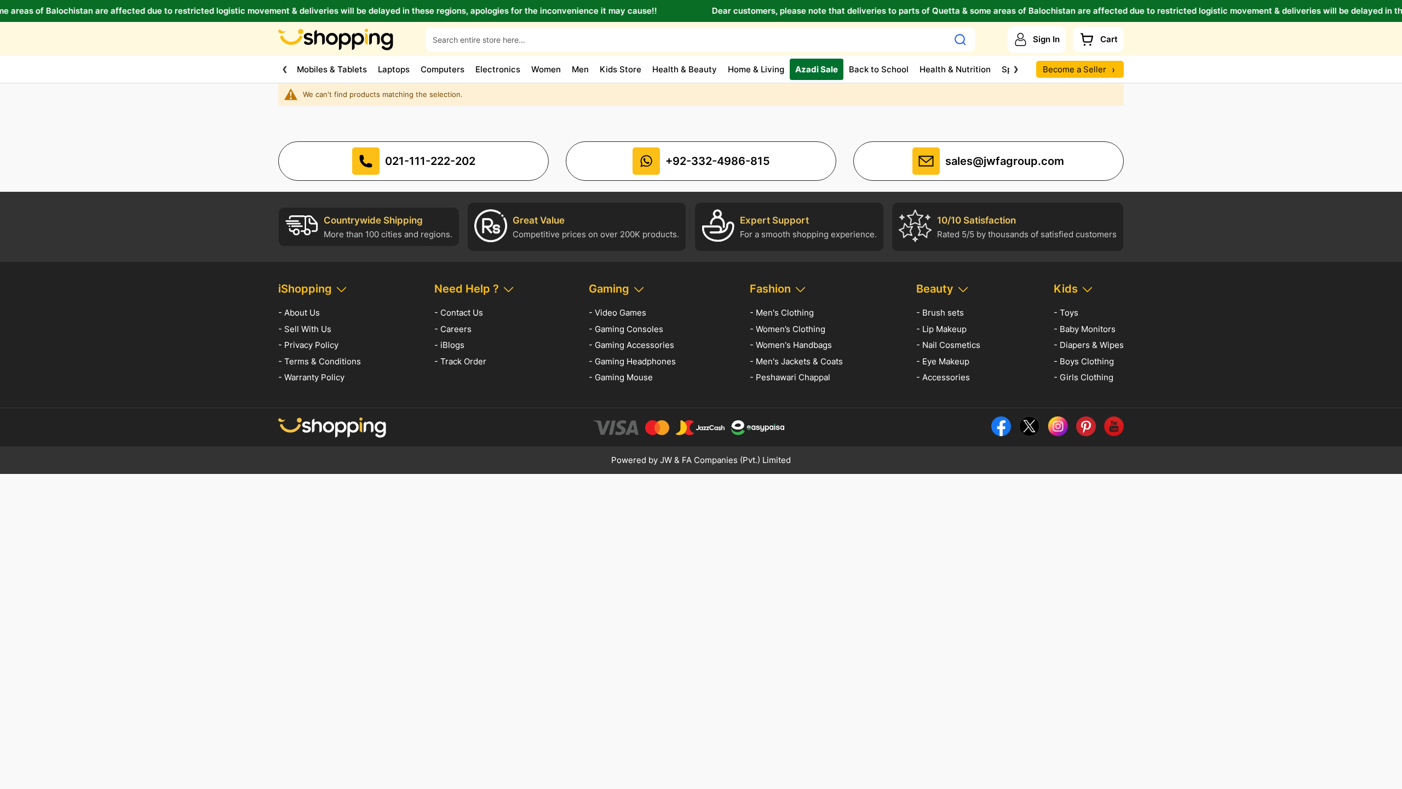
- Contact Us (458, 312)
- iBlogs (449, 345)
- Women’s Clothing (787, 329)
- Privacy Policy (308, 345)
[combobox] (687, 39)
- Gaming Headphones (632, 361)
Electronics (497, 69)
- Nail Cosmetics (948, 345)
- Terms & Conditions (319, 361)
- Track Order (460, 361)
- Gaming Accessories (631, 345)
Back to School (879, 69)
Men (580, 69)
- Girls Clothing (1083, 377)
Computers (442, 69)
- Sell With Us (304, 329)
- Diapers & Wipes (1089, 345)
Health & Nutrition (955, 69)
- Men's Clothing (782, 312)
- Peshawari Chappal (790, 377)
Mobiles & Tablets (332, 69)
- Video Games (617, 312)
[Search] (960, 39)
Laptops (394, 69)
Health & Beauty (684, 69)
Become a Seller (1079, 69)
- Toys (1066, 312)
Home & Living (756, 69)
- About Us (299, 312)
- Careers (453, 329)
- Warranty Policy (311, 377)
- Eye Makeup (942, 361)
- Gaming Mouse (621, 377)
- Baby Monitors (1085, 329)
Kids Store (620, 69)
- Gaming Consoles (626, 329)
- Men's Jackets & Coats (796, 361)
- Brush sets (940, 312)
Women (546, 69)
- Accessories (943, 377)
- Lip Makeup (941, 329)
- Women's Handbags (791, 345)
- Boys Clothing (1084, 361)
